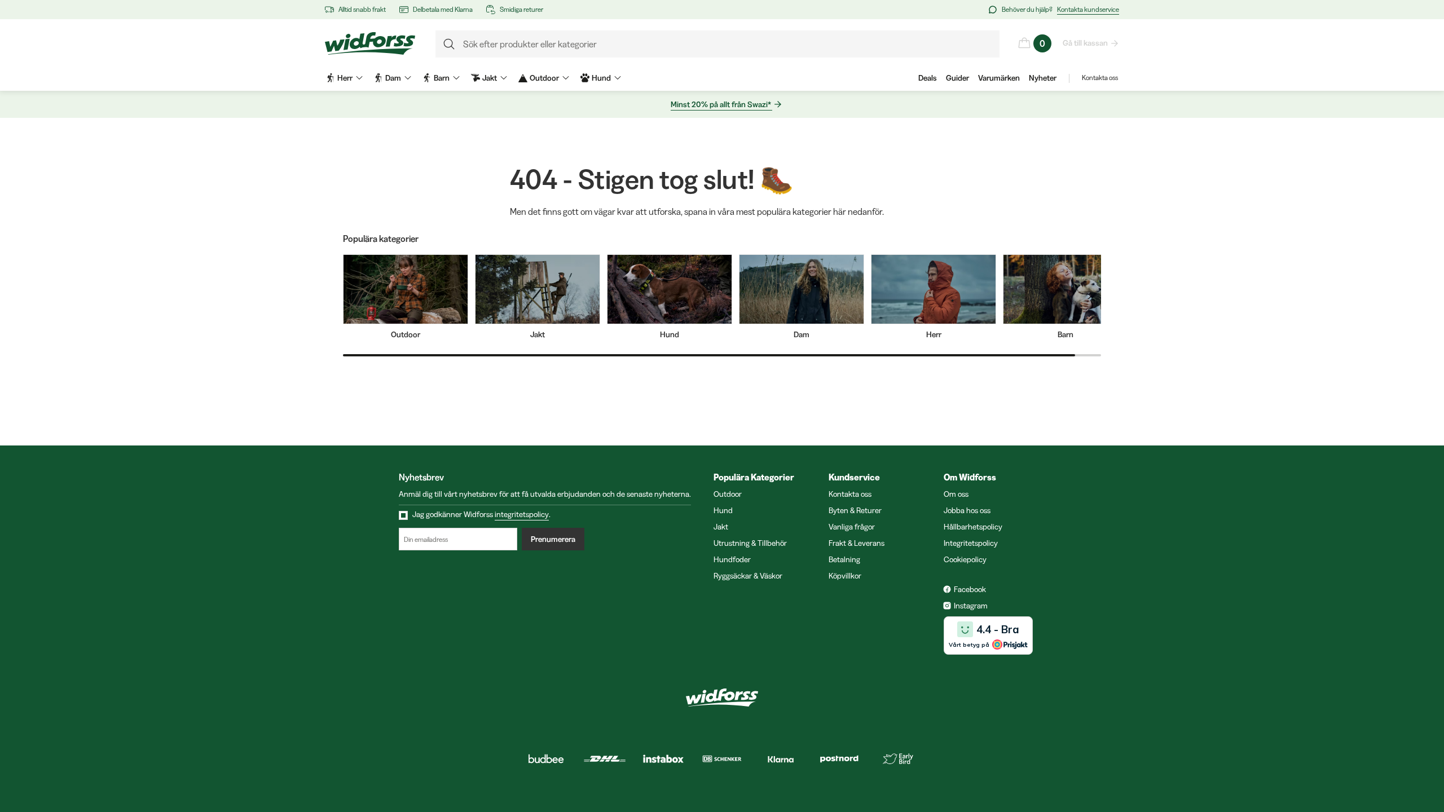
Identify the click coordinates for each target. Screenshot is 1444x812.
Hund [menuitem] (601, 78)
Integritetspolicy (971, 543)
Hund (723, 510)
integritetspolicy (522, 514)
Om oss (956, 494)
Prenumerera (553, 539)
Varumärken (999, 78)
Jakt (721, 527)
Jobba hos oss (967, 510)
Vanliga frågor (852, 527)
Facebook (970, 589)
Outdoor (728, 494)
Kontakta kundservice (1088, 9)
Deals (927, 78)
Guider (957, 78)
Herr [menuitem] (345, 78)
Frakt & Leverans (856, 543)
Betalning (844, 559)
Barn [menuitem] (442, 78)
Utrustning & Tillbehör (750, 543)
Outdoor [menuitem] (544, 78)
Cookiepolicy (965, 559)
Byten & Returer (855, 510)
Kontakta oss (1100, 77)
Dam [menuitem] (393, 78)
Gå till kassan (1085, 43)
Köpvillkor (845, 576)
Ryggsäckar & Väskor (748, 576)
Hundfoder (732, 559)
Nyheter (1042, 78)
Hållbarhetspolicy (973, 527)
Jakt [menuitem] (489, 78)
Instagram (971, 606)
